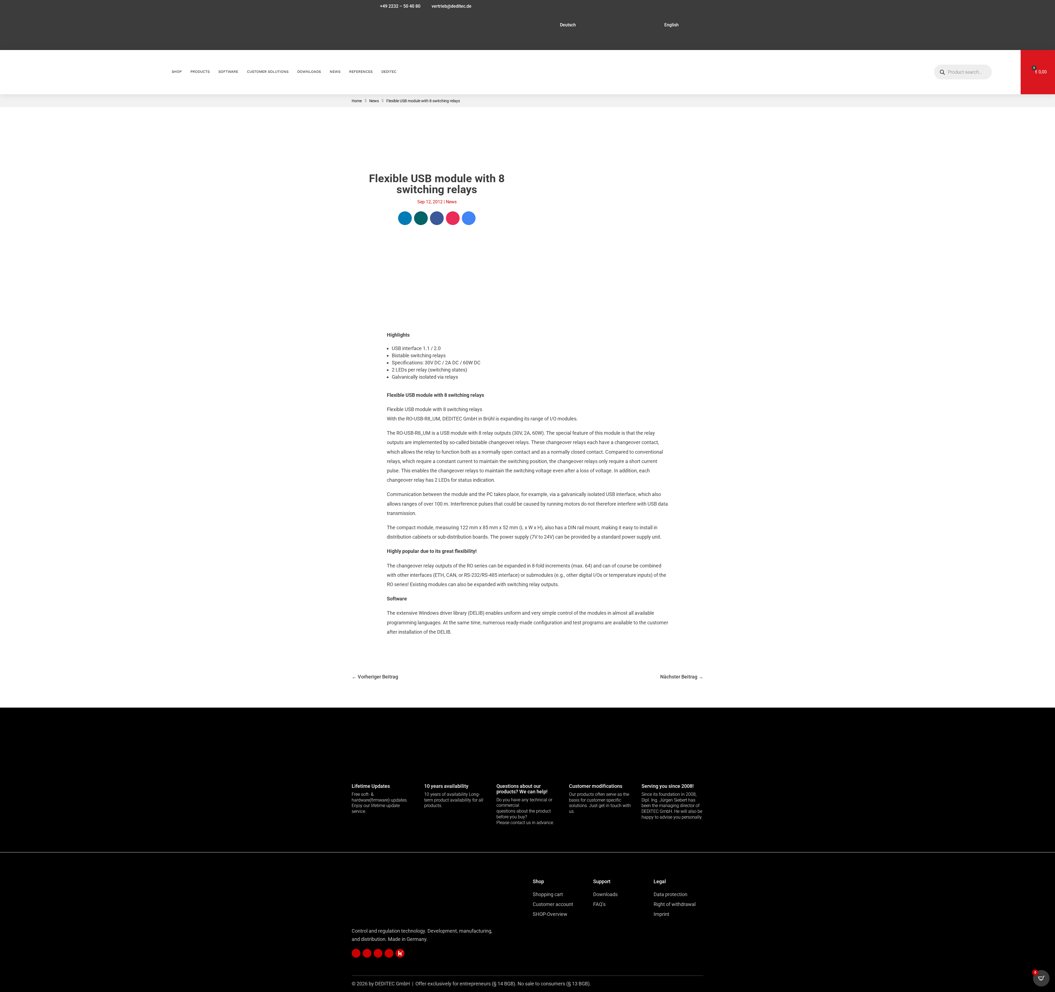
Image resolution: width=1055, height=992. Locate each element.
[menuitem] (526, 26)
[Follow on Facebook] (437, 218)
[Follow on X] (400, 953)
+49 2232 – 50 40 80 (400, 6)
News (451, 201)
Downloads (605, 894)
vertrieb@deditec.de (451, 6)
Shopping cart (548, 894)
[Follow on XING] (421, 218)
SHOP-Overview (550, 914)
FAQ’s (599, 904)
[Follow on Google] (469, 218)
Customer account (553, 904)
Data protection (670, 894)
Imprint (661, 914)
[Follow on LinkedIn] (405, 218)
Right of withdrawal (675, 904)
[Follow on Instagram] (453, 218)
